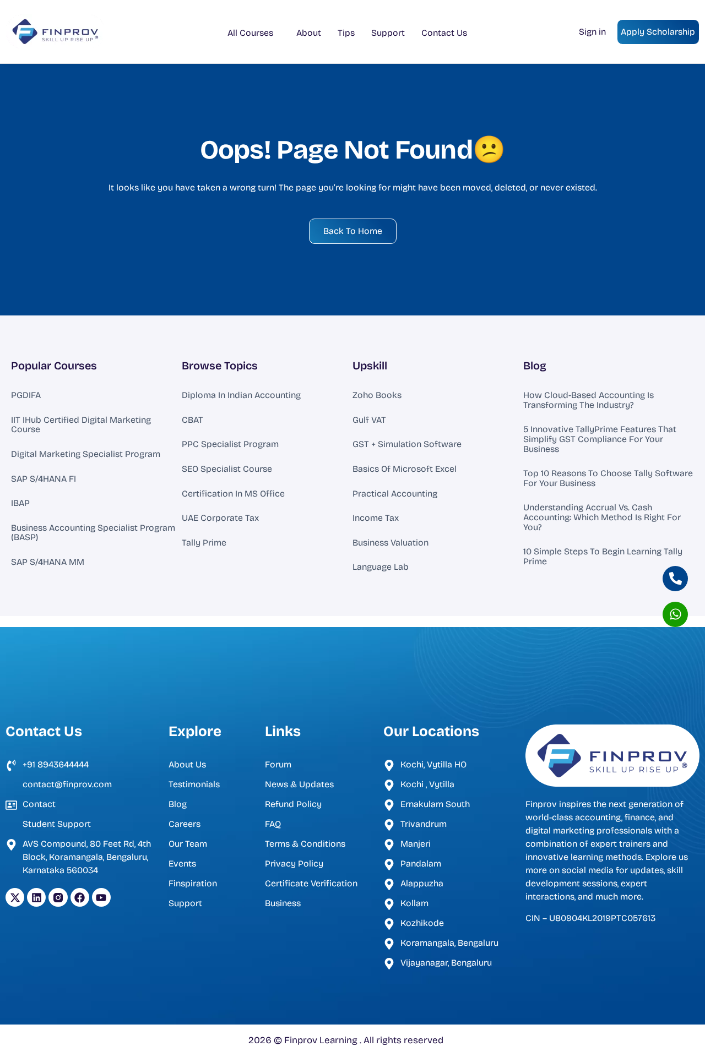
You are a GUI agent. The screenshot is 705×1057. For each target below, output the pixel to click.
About (308, 33)
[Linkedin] (36, 897)
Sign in (592, 31)
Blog (534, 365)
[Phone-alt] (675, 578)
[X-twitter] (15, 897)
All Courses (250, 33)
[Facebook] (79, 897)
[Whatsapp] (675, 614)
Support (388, 33)
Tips (346, 33)
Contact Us (444, 33)
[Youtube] (101, 897)
